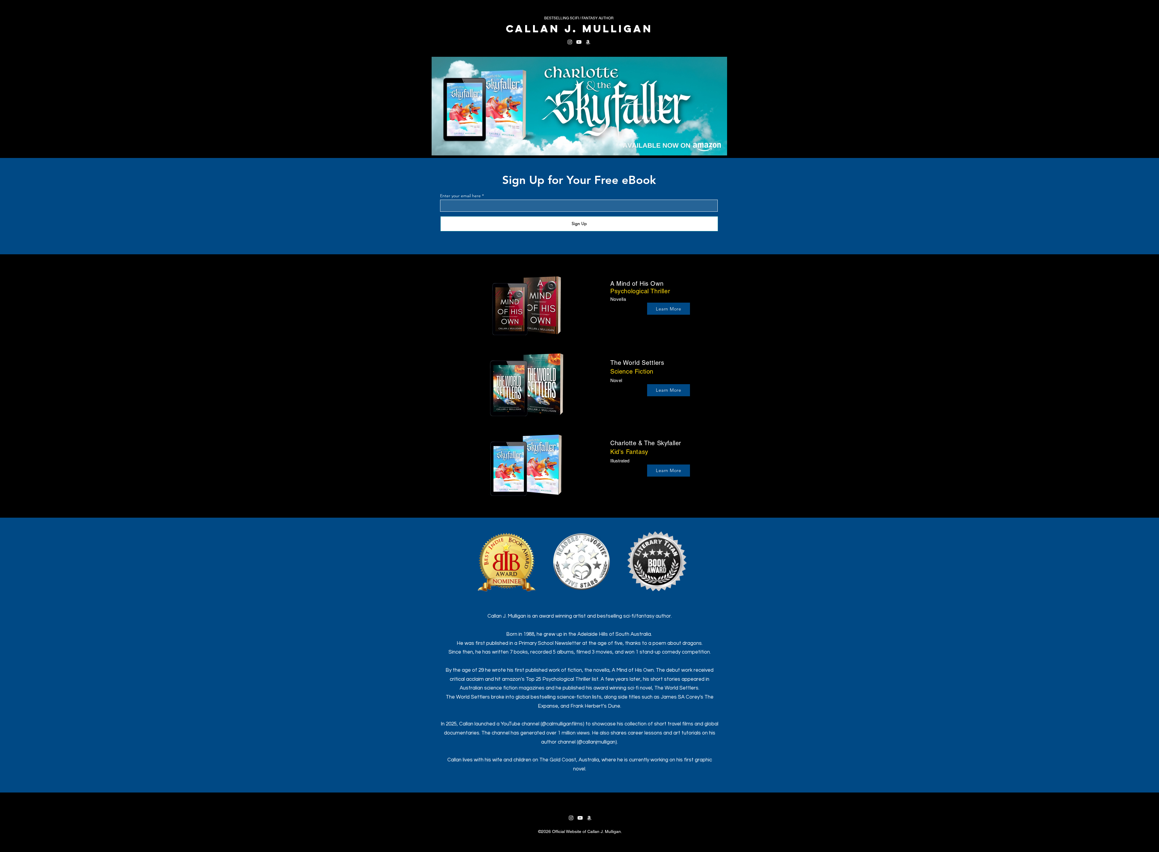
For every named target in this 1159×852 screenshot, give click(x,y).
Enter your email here (460, 196)
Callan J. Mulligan (579, 28)
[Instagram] (570, 42)
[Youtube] (579, 42)
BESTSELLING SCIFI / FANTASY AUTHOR (579, 18)
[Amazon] (588, 42)
